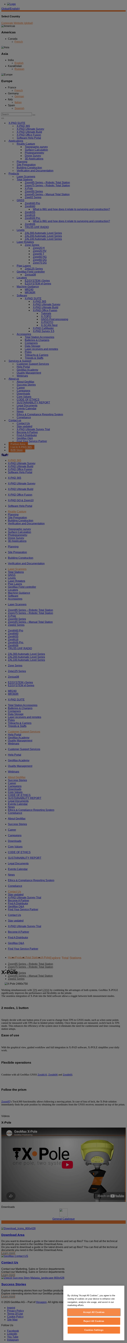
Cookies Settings (94, 1330)
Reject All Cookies (94, 1321)
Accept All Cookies (94, 1312)
